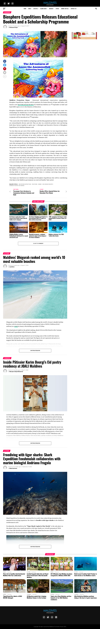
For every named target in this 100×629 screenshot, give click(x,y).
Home (25, 8)
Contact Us (73, 8)
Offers (57, 8)
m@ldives (12, 266)
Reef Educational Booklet (26, 105)
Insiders (51, 8)
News (29, 8)
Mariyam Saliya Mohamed (16, 371)
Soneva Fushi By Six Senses (17, 185)
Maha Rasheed (13, 468)
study (16, 326)
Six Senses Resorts (48, 184)
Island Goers (43, 8)
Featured (34, 184)
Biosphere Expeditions (25, 184)
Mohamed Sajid (13, 27)
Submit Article (65, 8)
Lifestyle (35, 8)
